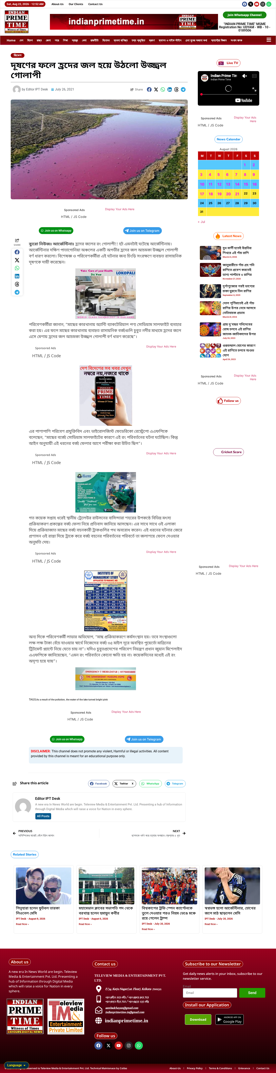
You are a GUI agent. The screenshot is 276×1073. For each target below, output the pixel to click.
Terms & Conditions (220, 1068)
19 (219, 194)
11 (210, 184)
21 (237, 194)
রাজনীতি (94, 40)
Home (11, 40)
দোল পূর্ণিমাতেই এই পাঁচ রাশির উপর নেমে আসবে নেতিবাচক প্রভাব (239, 308)
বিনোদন (106, 40)
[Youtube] (256, 4)
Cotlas (123, 1068)
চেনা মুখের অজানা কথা (196, 40)
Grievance (244, 1068)
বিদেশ (30, 40)
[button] (149, 89)
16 (255, 184)
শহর (57, 40)
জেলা (48, 40)
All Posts (43, 816)
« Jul (201, 222)
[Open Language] (24, 1065)
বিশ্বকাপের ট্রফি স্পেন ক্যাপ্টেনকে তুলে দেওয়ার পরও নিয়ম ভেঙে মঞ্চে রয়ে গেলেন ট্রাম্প (169, 913)
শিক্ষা (65, 40)
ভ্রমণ (152, 40)
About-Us (58, 4)
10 (202, 184)
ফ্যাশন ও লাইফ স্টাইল (170, 40)
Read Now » (22, 924)
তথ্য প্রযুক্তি (138, 40)
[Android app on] (220, 1019)
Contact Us (95, 4)
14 (237, 184)
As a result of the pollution (50, 699)
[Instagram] (262, 4)
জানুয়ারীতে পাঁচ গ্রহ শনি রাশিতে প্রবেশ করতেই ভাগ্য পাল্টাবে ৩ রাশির (238, 270)
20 (228, 194)
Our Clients (76, 4)
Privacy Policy (195, 1068)
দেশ (21, 40)
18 (211, 194)
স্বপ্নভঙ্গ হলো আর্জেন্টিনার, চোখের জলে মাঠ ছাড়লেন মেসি (230, 911)
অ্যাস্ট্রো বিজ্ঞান (219, 40)
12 (219, 184)
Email (187, 986)
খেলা (84, 40)
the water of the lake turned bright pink (87, 699)
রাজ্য (39, 40)
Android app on (232, 1017)
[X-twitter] (250, 4)
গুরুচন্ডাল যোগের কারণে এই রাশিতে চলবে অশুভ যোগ (239, 351)
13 (228, 184)
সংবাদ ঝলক (236, 40)
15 (246, 184)
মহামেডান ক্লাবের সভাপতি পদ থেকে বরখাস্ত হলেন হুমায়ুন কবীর (106, 911)
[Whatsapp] (268, 4)
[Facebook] (244, 4)
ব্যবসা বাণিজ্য (121, 40)
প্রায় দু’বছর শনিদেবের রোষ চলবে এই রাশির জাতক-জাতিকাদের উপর (239, 329)
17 (202, 194)
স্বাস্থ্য (75, 40)
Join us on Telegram (144, 231)
